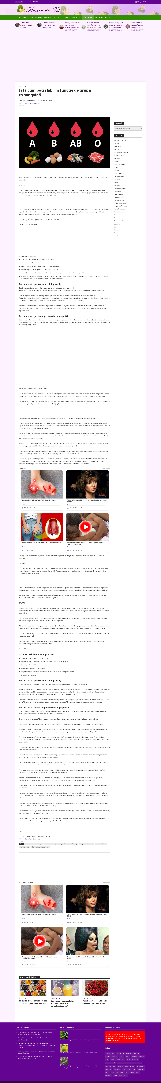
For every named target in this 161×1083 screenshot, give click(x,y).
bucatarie (136, 1053)
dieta (106, 1060)
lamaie (128, 1063)
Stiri (18, 17)
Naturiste (48, 17)
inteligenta (83, 844)
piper (126, 1066)
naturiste (90, 844)
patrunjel (120, 1066)
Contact (108, 17)
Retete (56, 17)
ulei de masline (40, 847)
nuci (97, 844)
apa (113, 1053)
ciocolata (134, 1056)
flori (123, 1060)
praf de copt (140, 1066)
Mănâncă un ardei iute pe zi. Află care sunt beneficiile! (94, 1002)
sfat (28, 847)
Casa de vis (76, 17)
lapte (133, 1063)
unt (117, 1072)
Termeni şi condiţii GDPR (31, 2)
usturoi (122, 1072)
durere (113, 1060)
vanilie (132, 1072)
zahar (115, 1075)
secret (129, 1069)
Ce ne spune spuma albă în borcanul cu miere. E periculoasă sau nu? (62, 1003)
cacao (121, 1056)
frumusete (135, 1060)
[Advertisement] (80, 57)
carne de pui (38, 844)
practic (132, 1066)
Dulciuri (65, 17)
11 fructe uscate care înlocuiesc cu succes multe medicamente (33, 1002)
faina (118, 1060)
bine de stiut (29, 844)
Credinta (98, 17)
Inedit (24, 17)
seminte (22, 847)
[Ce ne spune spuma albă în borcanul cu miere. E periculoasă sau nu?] (65, 988)
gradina (107, 1063)
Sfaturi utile (88, 17)
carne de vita (48, 844)
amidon (107, 1053)
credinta (141, 1056)
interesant (121, 1063)
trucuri (107, 1072)
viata (137, 1072)
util (48, 847)
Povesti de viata (36, 17)
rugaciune (108, 1069)
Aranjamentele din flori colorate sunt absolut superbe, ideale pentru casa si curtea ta (26, 24)
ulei (33, 847)
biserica (128, 1053)
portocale (103, 844)
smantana (141, 1069)
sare (123, 1069)
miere (139, 1063)
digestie (56, 844)
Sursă (21, 831)
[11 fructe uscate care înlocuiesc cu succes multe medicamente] (33, 988)
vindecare (108, 1075)
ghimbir (63, 844)
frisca (128, 1060)
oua (114, 1066)
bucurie (107, 1056)
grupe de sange (72, 844)
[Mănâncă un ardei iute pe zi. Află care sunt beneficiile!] (96, 988)
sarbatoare (117, 1069)
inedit (113, 1063)
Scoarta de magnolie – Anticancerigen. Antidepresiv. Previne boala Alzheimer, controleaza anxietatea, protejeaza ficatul (115, 26)
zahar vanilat (123, 1075)
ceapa (127, 1056)
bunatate (114, 1056)
